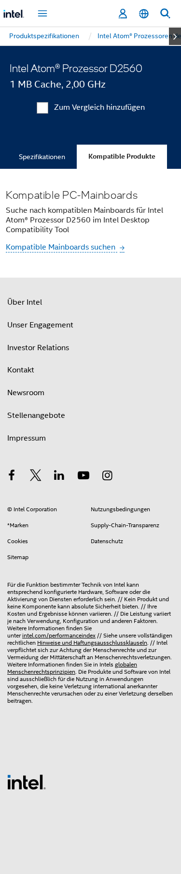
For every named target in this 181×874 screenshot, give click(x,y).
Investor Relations (38, 348)
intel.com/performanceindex (59, 635)
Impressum (26, 438)
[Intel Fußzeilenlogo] (26, 781)
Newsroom (25, 393)
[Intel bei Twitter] (36, 477)
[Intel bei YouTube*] (83, 477)
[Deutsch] (144, 13)
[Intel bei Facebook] (11, 477)
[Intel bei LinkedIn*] (59, 477)
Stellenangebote (36, 415)
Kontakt (20, 370)
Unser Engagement (40, 325)
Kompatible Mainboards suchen (61, 247)
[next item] (175, 36)
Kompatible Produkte (121, 156)
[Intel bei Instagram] (107, 477)
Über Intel (24, 302)
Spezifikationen (42, 156)
